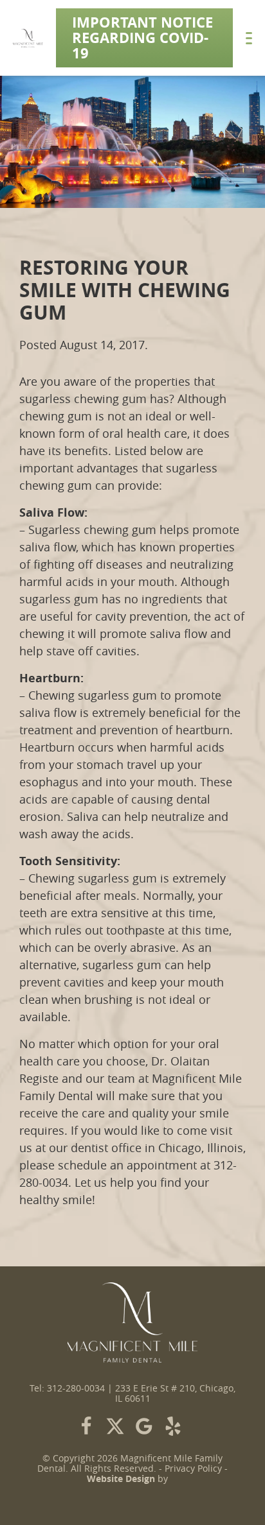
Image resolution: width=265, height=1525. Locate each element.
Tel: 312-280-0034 (67, 1388)
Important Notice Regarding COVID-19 (142, 37)
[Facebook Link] (86, 1426)
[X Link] (115, 1426)
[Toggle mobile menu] (249, 38)
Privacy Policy (193, 1468)
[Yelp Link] (173, 1426)
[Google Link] (144, 1426)
